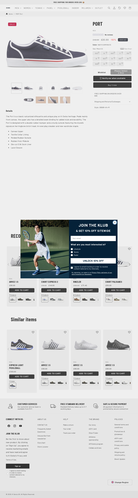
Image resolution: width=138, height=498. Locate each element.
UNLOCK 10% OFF (93, 260)
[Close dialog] (115, 222)
